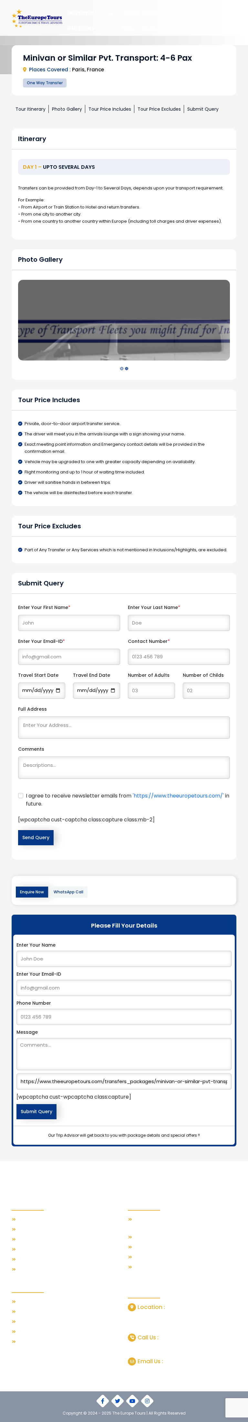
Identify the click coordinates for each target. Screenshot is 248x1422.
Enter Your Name (36, 945)
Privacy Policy (32, 1259)
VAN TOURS (180, 13)
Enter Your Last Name (154, 607)
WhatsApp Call (68, 892)
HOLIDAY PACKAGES (90, 13)
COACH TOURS (140, 13)
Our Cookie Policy (36, 1269)
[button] (121, 368)
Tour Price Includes (109, 109)
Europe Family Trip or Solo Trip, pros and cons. (183, 1247)
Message (27, 1032)
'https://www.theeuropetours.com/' (178, 795)
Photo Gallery (67, 109)
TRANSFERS (215, 13)
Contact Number (149, 641)
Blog (149, 28)
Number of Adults (149, 675)
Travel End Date (91, 675)
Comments (31, 749)
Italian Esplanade (36, 1332)
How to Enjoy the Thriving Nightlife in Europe (181, 1237)
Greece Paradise (36, 1312)
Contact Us (29, 1239)
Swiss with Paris (34, 1302)
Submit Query (203, 109)
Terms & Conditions (38, 1249)
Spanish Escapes (36, 1322)
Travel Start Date (38, 675)
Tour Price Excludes (159, 109)
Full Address (32, 709)
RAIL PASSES (81, 28)
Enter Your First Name (44, 607)
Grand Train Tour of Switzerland (168, 1257)
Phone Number (33, 1003)
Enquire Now (32, 892)
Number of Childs (203, 675)
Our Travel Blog (34, 1219)
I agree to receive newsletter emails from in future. (127, 799)
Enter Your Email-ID (41, 641)
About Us (27, 1229)
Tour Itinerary (31, 109)
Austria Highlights (36, 1342)
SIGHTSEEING (119, 28)
